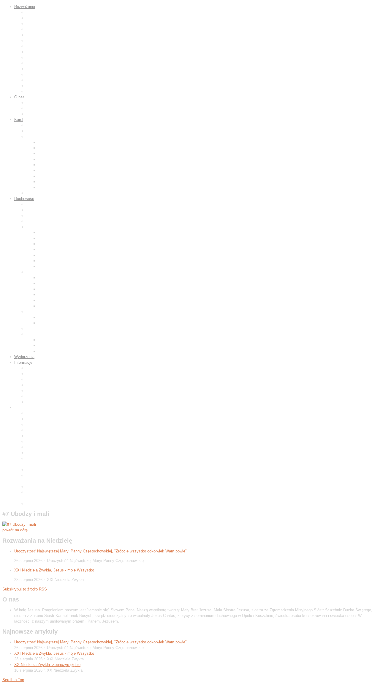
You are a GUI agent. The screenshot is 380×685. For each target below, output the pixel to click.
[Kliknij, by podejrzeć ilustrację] (19, 524)
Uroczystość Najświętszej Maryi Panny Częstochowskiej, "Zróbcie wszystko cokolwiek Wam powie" (100, 551)
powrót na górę (15, 530)
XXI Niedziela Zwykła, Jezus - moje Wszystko (54, 570)
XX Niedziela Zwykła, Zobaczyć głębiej (47, 664)
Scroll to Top (13, 680)
